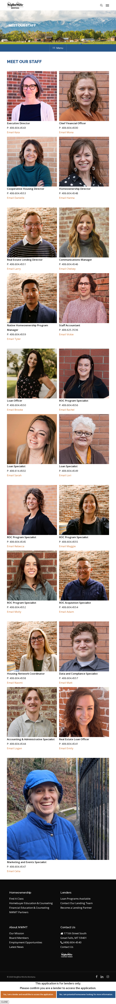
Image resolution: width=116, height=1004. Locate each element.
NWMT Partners (18, 912)
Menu (59, 48)
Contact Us (66, 947)
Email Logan (14, 748)
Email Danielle (15, 198)
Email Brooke (15, 409)
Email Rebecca (15, 546)
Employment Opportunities (25, 942)
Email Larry (14, 268)
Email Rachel (66, 409)
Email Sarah (14, 475)
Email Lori (65, 475)
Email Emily (66, 748)
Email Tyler (14, 339)
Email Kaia (13, 132)
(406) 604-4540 (72, 942)
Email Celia (13, 871)
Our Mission (16, 933)
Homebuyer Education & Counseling (31, 903)
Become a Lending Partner (76, 907)
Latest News (16, 947)
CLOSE (4, 1002)
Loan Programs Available (75, 898)
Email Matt (65, 682)
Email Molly (14, 611)
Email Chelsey (67, 268)
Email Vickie (66, 334)
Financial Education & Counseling (29, 907)
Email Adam (66, 611)
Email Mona (66, 132)
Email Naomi (15, 682)
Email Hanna (67, 198)
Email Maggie (67, 546)
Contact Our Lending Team (76, 903)
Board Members (19, 938)
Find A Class (16, 898)
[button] (107, 5)
